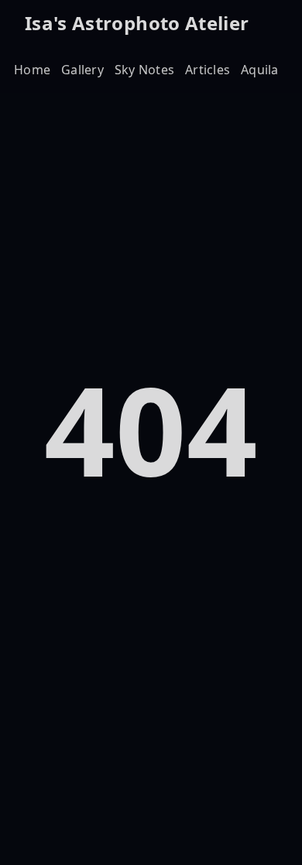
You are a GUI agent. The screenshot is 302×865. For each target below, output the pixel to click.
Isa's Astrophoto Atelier (137, 23)
